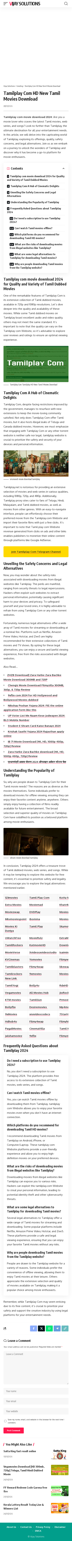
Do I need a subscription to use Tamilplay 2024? (35, 220)
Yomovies (35, 959)
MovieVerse (12, 952)
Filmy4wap (36, 966)
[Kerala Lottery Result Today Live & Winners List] (60, 1508)
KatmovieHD (37, 945)
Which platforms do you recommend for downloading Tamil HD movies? (34, 236)
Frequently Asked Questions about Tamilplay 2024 (34, 210)
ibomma (34, 919)
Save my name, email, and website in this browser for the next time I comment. (36, 1421)
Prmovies (65, 999)
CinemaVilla (37, 1028)
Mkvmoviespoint (16, 919)
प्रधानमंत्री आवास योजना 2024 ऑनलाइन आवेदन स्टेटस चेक (37, 761)
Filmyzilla (65, 1035)
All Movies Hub (39, 992)
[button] (6, 3)
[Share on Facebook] (33, 1328)
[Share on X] (41, 1328)
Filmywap (65, 959)
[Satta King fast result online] (60, 1454)
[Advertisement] (36, 44)
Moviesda (65, 912)
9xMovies (11, 1014)
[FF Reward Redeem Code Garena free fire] (60, 1491)
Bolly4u (34, 985)
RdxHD (63, 985)
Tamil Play (36, 926)
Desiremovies (38, 1007)
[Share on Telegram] (57, 1328)
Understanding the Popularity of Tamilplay (35, 202)
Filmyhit (64, 1021)
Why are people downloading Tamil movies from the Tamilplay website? (36, 266)
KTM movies (13, 999)
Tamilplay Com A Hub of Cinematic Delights (34, 186)
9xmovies (35, 973)
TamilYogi (12, 985)
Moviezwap (12, 912)
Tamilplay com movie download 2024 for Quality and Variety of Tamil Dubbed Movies (35, 178)
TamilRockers (14, 945)
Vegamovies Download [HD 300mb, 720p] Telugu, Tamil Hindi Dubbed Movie (23, 1470)
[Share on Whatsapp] (49, 1328)
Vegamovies (13, 992)
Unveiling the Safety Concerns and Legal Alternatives (31, 194)
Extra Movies (13, 904)
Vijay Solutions (24, 3)
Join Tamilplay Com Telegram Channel (36, 551)
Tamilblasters (14, 966)
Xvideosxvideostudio (43, 952)
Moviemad (36, 904)
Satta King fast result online (19, 1451)
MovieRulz (36, 938)
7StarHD (64, 1014)
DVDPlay (34, 912)
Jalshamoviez (13, 1035)
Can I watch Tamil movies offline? (33, 228)
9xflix (32, 1035)
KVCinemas (12, 959)
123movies (11, 897)
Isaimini (64, 952)
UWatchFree (13, 938)
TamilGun (35, 999)
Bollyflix (10, 1007)
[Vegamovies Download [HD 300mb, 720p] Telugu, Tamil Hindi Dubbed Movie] (60, 1470)
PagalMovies (13, 1028)
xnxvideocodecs (39, 1014)
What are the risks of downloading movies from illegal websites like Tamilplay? (36, 246)
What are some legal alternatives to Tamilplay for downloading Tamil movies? (33, 256)
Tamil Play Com (39, 897)
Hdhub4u (11, 1021)
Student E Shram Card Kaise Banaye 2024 (34, 725)
